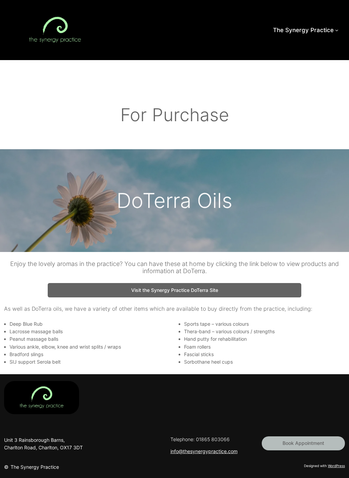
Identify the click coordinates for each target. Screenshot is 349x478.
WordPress (336, 466)
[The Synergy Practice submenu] (336, 30)
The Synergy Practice (35, 467)
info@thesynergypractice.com (204, 451)
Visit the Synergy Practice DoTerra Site (174, 290)
